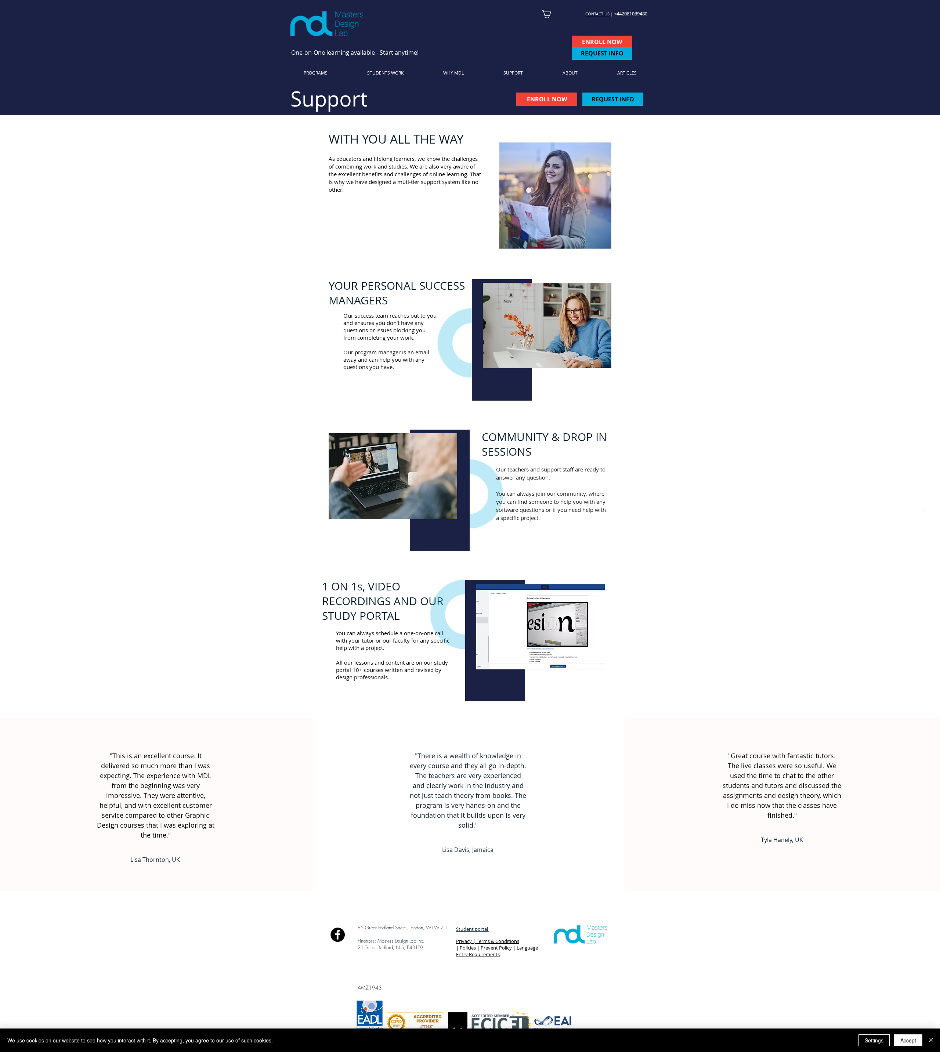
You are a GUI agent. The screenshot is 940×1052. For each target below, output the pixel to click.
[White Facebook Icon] (920, 511)
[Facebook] (337, 935)
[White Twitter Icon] (920, 526)
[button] (513, 73)
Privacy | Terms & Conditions (487, 941)
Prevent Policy (497, 947)
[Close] (931, 1040)
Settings (874, 1040)
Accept (908, 1040)
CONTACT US (597, 14)
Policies (468, 947)
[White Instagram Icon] (920, 540)
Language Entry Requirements (497, 951)
